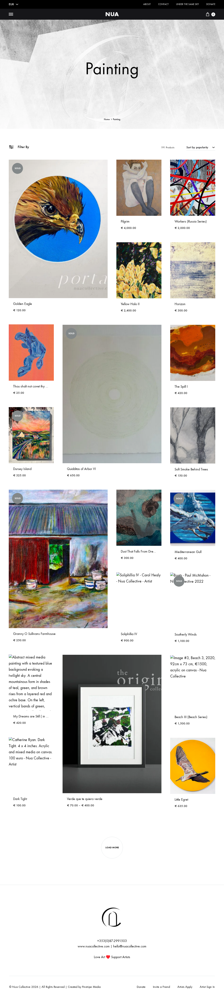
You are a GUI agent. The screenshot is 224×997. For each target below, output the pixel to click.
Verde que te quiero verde (84, 799)
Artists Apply (184, 987)
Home (107, 119)
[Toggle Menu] (11, 14)
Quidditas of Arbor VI (81, 469)
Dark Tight (20, 799)
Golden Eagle (22, 304)
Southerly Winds (186, 634)
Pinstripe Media (91, 987)
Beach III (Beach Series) (191, 717)
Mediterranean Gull (188, 552)
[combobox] (200, 147)
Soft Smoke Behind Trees (191, 469)
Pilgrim (125, 221)
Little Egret (181, 799)
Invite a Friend (161, 987)
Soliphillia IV (129, 634)
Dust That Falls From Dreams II (141, 551)
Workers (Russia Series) (191, 221)
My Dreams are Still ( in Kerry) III (35, 716)
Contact (163, 4)
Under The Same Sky (187, 4)
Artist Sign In (207, 987)
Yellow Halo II (130, 304)
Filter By (23, 147)
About (147, 4)
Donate (210, 4)
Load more (112, 847)
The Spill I (181, 386)
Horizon (180, 304)
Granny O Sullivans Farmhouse (34, 634)
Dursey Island (22, 469)
